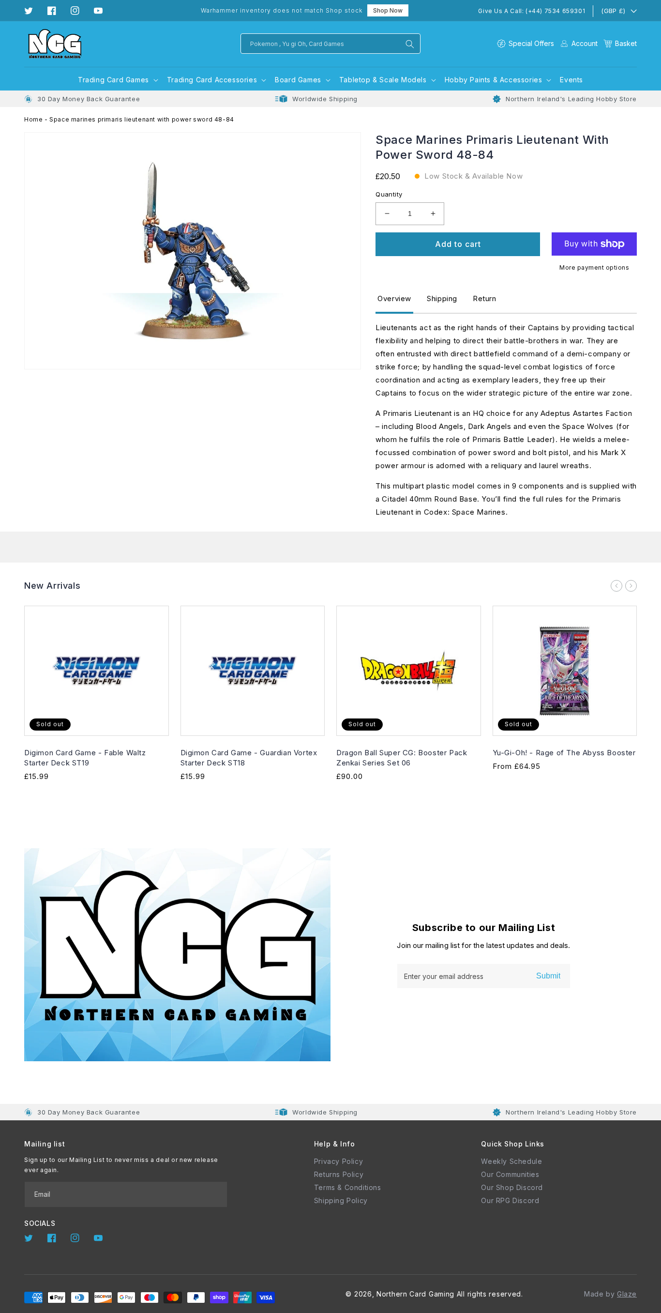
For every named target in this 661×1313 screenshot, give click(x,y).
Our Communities (510, 1174)
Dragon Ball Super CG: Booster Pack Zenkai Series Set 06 (401, 757)
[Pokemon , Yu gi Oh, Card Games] (410, 44)
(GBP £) (613, 11)
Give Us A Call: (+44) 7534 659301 (531, 11)
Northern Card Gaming (415, 1294)
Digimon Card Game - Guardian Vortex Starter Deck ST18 (248, 757)
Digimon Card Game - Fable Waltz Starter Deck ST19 (85, 757)
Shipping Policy (341, 1200)
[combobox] (330, 43)
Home (33, 119)
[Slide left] (616, 586)
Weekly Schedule (511, 1161)
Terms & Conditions (347, 1187)
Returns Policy (338, 1174)
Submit (548, 976)
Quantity (389, 194)
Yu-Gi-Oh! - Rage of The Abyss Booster (564, 752)
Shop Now (388, 10)
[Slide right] (631, 586)
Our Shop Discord (512, 1187)
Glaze (627, 1294)
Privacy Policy (338, 1161)
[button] (620, 43)
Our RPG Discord (510, 1200)
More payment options (594, 267)
